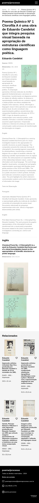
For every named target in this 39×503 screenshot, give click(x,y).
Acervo (13, 9)
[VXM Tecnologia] (34, 496)
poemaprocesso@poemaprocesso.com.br (19, 481)
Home (4, 9)
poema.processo (10, 492)
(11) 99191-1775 (11, 486)
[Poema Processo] (11, 2)
